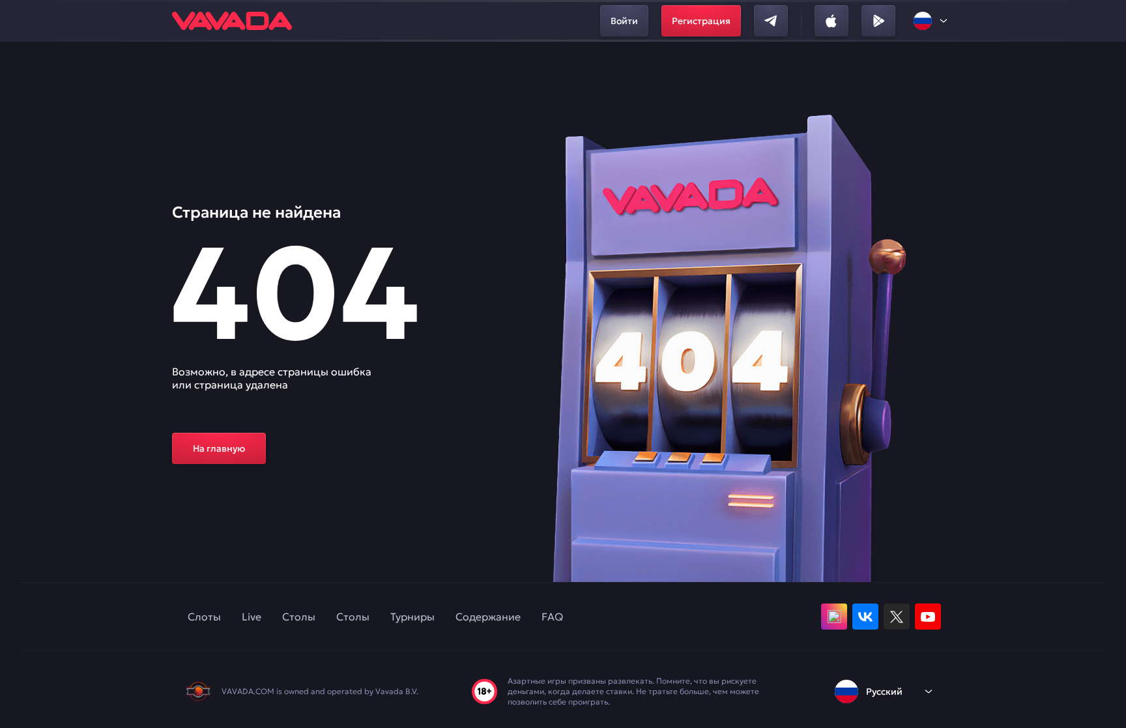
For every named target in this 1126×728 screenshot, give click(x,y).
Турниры (412, 616)
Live (251, 616)
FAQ (552, 616)
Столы (298, 616)
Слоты (204, 616)
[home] (232, 21)
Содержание (488, 616)
